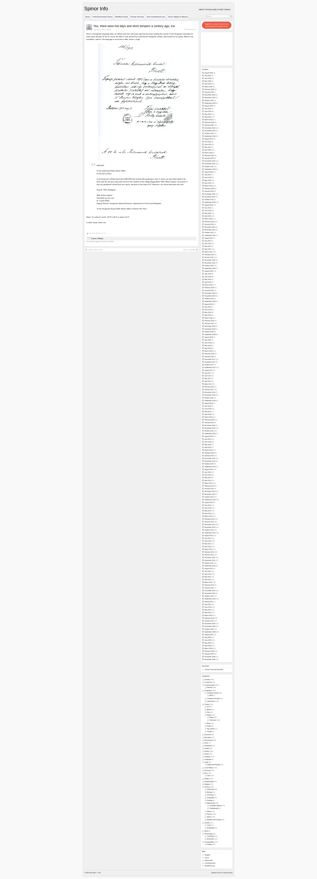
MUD (211, 695)
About (87, 17)
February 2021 (209, 255)
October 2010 (209, 596)
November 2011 (209, 560)
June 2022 (208, 210)
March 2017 (208, 384)
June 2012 (208, 541)
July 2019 (207, 307)
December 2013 (209, 491)
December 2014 (209, 458)
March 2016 (208, 417)
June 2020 (208, 277)
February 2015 (209, 453)
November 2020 (209, 263)
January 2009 (209, 654)
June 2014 (208, 475)
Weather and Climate (214, 820)
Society (206, 823)
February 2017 (209, 387)
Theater (209, 731)
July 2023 (207, 175)
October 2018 (209, 332)
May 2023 (207, 180)
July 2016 (207, 406)
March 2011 (208, 582)
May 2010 (207, 610)
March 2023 (208, 186)
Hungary (108, 29)
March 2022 (208, 219)
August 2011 (208, 568)
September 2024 (210, 136)
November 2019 (209, 296)
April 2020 (207, 282)
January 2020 (209, 290)
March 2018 (208, 351)
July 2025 (207, 109)
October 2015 (209, 431)
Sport (206, 831)
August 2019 (208, 304)
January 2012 (209, 555)
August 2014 (208, 469)
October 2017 (209, 365)
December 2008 (209, 657)
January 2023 (209, 191)
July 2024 (207, 142)
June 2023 (208, 177)
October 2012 (209, 530)
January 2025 (209, 125)
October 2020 (209, 266)
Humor (103, 29)
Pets (205, 773)
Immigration (211, 828)
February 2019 (209, 321)
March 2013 (208, 516)
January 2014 (209, 489)
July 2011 (207, 571)
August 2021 (208, 238)
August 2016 (208, 403)
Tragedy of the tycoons (95, 250)
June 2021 (208, 243)
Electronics (210, 839)
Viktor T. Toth (97, 872)
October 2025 (209, 100)
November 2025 (209, 97)
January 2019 (209, 323)
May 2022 (207, 213)
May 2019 (207, 312)
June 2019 (208, 310)
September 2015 (210, 433)
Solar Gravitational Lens (156, 17)
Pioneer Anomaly (137, 17)
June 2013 (208, 508)
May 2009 (207, 643)
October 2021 (209, 232)
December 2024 (209, 128)
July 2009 (207, 637)
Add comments (191, 29)
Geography (210, 798)
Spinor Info (96, 8)
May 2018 (207, 345)
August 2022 (208, 205)
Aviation (209, 844)
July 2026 (207, 76)
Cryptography (214, 808)
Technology (208, 834)
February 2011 (209, 585)
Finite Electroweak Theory (103, 17)
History (98, 29)
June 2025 (208, 111)
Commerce (208, 682)
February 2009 (209, 651)
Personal (207, 770)
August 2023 (208, 172)
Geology (210, 800)
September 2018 (210, 334)
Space (209, 817)
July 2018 (207, 340)
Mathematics (211, 803)
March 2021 (208, 252)
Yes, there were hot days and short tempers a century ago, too (134, 26)
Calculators (211, 836)
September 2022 (210, 202)
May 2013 (207, 511)
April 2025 (207, 117)
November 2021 (209, 230)
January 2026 (209, 92)
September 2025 (210, 103)
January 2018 (209, 356)
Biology (209, 792)
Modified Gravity (121, 17)
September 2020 (210, 268)
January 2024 (209, 158)
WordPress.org (210, 866)
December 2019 (209, 293)
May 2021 (207, 246)
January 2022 (209, 224)
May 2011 (207, 577)
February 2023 (209, 188)
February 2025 (209, 122)
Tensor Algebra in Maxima (178, 17)
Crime (209, 825)
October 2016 (209, 398)
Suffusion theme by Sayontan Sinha (222, 872)
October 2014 (209, 464)
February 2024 (209, 155)
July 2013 (207, 505)
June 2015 (208, 442)
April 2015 (207, 447)
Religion (207, 784)
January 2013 (209, 522)
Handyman (208, 746)
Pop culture (211, 729)
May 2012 (207, 544)
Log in (207, 858)
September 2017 (210, 367)
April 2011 (207, 579)
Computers (208, 690)
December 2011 (209, 557)
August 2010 (208, 602)
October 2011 (208, 563)
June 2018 (208, 343)
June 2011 (207, 574)
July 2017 (207, 373)
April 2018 (207, 348)
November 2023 (209, 164)
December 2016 (209, 392)
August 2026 (208, 73)
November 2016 (209, 395)
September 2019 (210, 301)
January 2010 (209, 621)
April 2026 (207, 84)
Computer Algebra (215, 805)
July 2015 (207, 439)
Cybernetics (211, 701)
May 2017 (207, 378)
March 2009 (208, 648)
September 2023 (210, 169)
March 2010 (208, 615)
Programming (209, 781)
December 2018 (209, 326)
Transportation (209, 842)
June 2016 (208, 409)
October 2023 (209, 166)
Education (207, 737)
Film (208, 712)
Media (209, 715)
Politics (206, 779)
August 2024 (208, 139)
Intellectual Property (213, 765)
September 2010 (210, 599)
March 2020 (208, 285)
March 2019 (208, 318)
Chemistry (210, 795)
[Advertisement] (216, 48)
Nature (209, 811)
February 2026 (209, 89)
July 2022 (207, 208)
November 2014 (209, 461)
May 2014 (207, 478)
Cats (208, 775)
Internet (209, 687)
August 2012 (208, 535)
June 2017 (208, 376)
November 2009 (209, 626)
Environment (208, 740)
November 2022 (209, 197)
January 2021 (209, 257)
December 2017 (209, 359)
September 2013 (210, 500)
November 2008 (209, 659)
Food (206, 743)
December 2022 (209, 194)
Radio (211, 717)
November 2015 (209, 428)
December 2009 (209, 623)
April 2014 (207, 480)
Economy (207, 734)
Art (208, 707)
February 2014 (209, 486)
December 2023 (209, 161)
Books (209, 709)
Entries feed (209, 860)
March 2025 (208, 120)
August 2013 (208, 502)
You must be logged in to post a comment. (100, 241)
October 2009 (209, 629)
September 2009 (210, 632)
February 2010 (209, 618)
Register (207, 855)
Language (207, 759)
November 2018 (209, 329)
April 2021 (207, 249)
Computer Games (213, 693)
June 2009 (208, 640)
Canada (207, 679)
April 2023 (207, 183)
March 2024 (208, 153)
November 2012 (209, 527)
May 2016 (207, 412)
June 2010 (208, 607)
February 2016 (209, 420)
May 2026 (207, 81)
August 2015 (208, 436)
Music (209, 723)
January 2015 (209, 456)
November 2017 (209, 362)
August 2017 (208, 370)
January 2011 (209, 588)
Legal (206, 762)
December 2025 (209, 95)
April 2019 (207, 315)
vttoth (97, 233)
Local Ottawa (208, 768)
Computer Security (213, 698)
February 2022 (209, 222)
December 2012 (209, 524)
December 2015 (209, 425)
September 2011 (210, 566)
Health (206, 748)
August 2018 (208, 337)
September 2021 (210, 235)
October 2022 (209, 199)
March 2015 (208, 450)
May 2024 (207, 147)
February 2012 (209, 552)
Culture (206, 704)
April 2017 (207, 381)
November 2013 (209, 494)
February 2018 (209, 354)
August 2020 (208, 271)
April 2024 (207, 150)
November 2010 (209, 593)
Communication (209, 685)
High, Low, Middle (189, 250)
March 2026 (208, 87)
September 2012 (210, 533)
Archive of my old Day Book (214, 669)
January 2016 (209, 422)
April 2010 (207, 612)
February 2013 (209, 519)
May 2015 (207, 445)
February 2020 (209, 287)
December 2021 (209, 227)
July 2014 (207, 472)
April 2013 (207, 513)
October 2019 (209, 299)
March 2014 (208, 483)
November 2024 (209, 131)
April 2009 (207, 646)
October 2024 (209, 133)
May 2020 (207, 279)
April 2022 (207, 216)
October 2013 (209, 497)
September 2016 (210, 400)
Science (207, 787)
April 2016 (207, 414)
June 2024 (208, 144)
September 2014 (210, 467)
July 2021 (207, 241)
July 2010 (207, 604)
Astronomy (210, 789)
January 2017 (209, 389)
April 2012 (207, 546)
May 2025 (207, 114)
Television (212, 720)
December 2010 (209, 590)
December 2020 (209, 260)
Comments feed (210, 863)
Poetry (209, 726)
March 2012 (208, 549)
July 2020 (207, 274)
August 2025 (208, 106)
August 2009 (208, 635)
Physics (209, 814)
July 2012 (207, 538)
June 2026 (208, 78)
